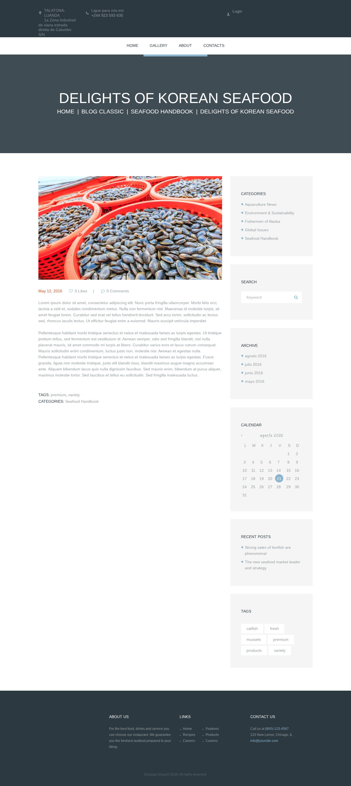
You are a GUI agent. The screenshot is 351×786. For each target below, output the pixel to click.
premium (58, 395)
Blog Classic (102, 111)
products (254, 650)
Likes (81, 291)
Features (212, 729)
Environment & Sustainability (269, 213)
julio (253, 364)
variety (74, 395)
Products (212, 735)
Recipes (189, 735)
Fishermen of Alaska (262, 221)
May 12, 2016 (50, 291)
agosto (256, 356)
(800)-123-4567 (277, 729)
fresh (274, 628)
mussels (254, 639)
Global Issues (256, 230)
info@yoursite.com (264, 741)
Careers (189, 741)
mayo (254, 381)
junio (254, 373)
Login (237, 11)
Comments (118, 291)
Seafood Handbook (162, 111)
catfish (252, 628)
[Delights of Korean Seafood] (130, 227)
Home (65, 111)
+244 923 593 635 (107, 15)
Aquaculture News (260, 204)
